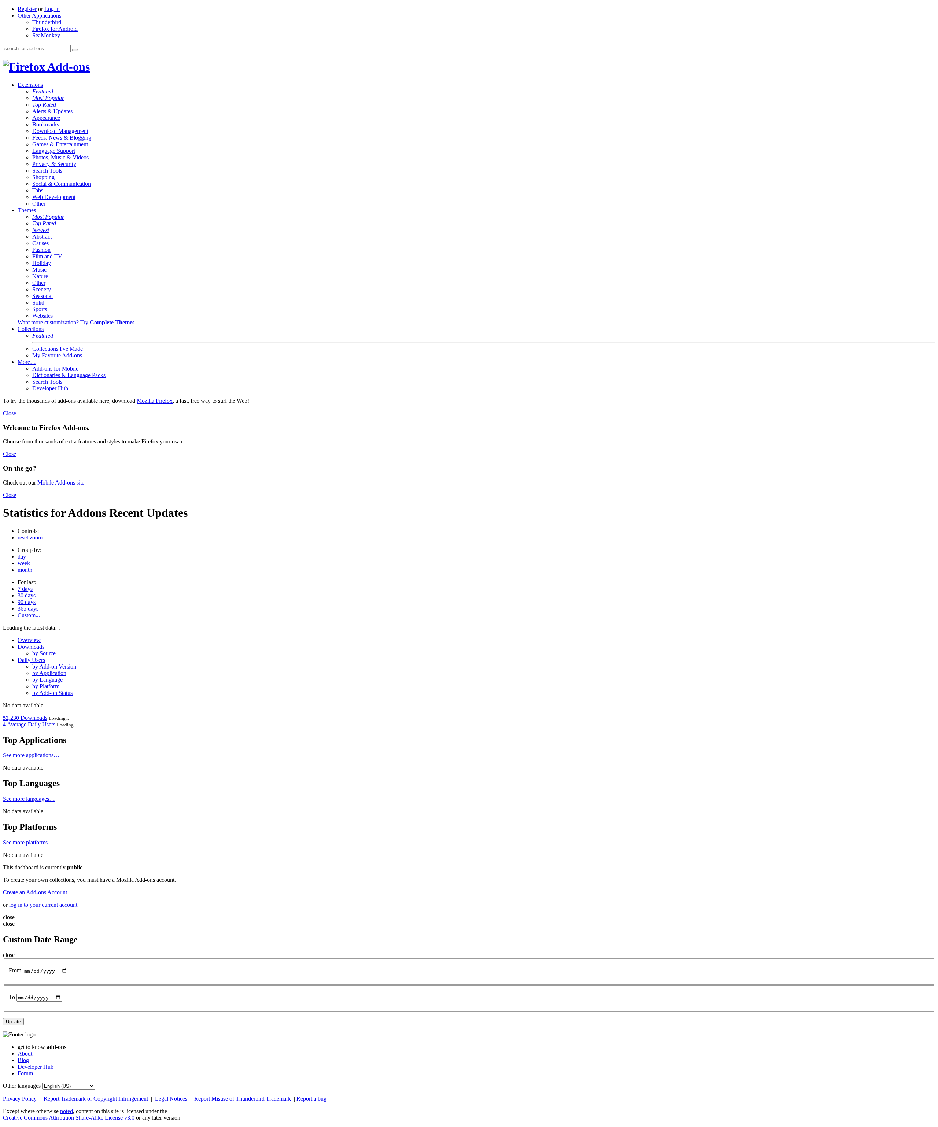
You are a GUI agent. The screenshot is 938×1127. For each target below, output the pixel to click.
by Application (49, 673)
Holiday (41, 263)
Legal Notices (172, 1098)
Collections (31, 329)
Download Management (60, 131)
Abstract (42, 236)
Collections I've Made (57, 349)
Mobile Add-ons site (60, 482)
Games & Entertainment (60, 144)
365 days (28, 608)
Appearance (46, 118)
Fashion (41, 250)
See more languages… (29, 799)
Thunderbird (46, 22)
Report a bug (311, 1098)
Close (9, 413)
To (12, 997)
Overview (29, 640)
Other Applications (39, 15)
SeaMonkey (46, 35)
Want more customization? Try (76, 322)
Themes (27, 210)
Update (13, 1021)
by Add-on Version (54, 666)
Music (39, 269)
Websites (42, 316)
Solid (38, 302)
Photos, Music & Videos (60, 157)
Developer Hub (50, 388)
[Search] (75, 50)
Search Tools (47, 170)
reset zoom (30, 537)
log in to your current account (43, 905)
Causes (40, 243)
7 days (25, 589)
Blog (23, 1060)
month (25, 570)
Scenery (41, 289)
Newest (40, 230)
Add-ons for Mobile (55, 368)
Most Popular (48, 98)
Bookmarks (45, 124)
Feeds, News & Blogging (61, 138)
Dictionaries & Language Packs (69, 375)
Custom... (29, 615)
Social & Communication (61, 184)
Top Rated (44, 105)
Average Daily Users (29, 724)
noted (66, 1111)
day (22, 556)
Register (27, 9)
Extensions (30, 85)
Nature (40, 276)
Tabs (37, 190)
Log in (52, 9)
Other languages (22, 1086)
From (15, 971)
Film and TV (47, 256)
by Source (44, 653)
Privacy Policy (20, 1098)
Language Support (53, 151)
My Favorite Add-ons (57, 355)
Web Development (53, 197)
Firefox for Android (55, 29)
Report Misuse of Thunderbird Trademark (243, 1098)
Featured (42, 91)
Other (38, 203)
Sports (39, 309)
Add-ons (67, 66)
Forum (25, 1073)
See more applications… (31, 755)
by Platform (45, 686)
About (25, 1053)
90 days (27, 602)
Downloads (31, 647)
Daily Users (31, 660)
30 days (27, 595)
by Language (47, 680)
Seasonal (42, 296)
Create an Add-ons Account (35, 892)
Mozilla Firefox (155, 401)
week (24, 563)
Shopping (43, 177)
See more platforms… (28, 842)
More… (27, 362)
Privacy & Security (54, 164)
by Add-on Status (52, 693)
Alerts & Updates (52, 111)
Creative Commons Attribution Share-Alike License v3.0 (69, 1118)
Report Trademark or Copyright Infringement (96, 1098)
